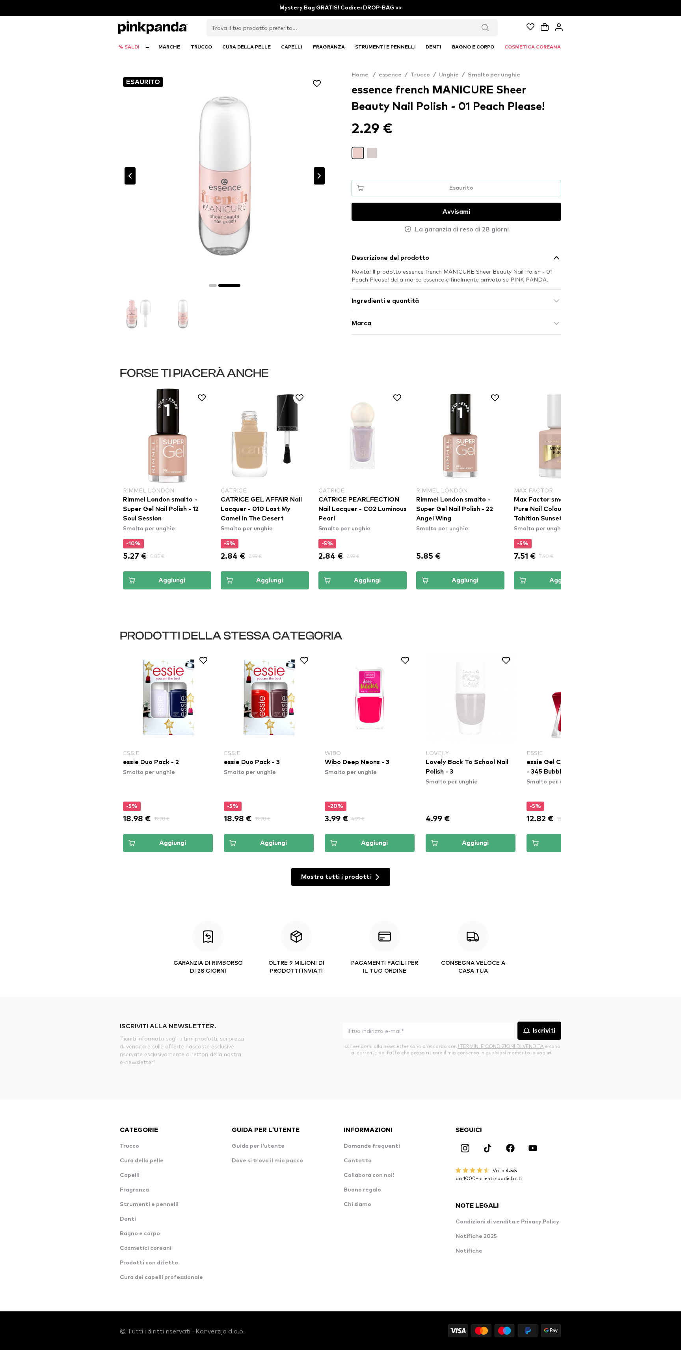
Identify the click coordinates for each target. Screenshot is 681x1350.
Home (364, 75)
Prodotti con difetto (149, 1263)
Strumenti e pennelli (149, 1204)
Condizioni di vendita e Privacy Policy (507, 1222)
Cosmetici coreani (145, 1248)
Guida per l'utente (258, 1146)
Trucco (420, 75)
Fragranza (134, 1190)
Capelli (130, 1175)
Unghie (449, 75)
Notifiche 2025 (476, 1236)
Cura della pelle (142, 1161)
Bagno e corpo (140, 1233)
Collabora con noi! (369, 1175)
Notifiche (469, 1251)
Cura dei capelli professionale (161, 1277)
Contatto (358, 1161)
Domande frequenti (372, 1146)
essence (390, 75)
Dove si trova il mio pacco (267, 1161)
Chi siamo (357, 1204)
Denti (128, 1219)
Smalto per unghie (494, 75)
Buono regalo (362, 1190)
